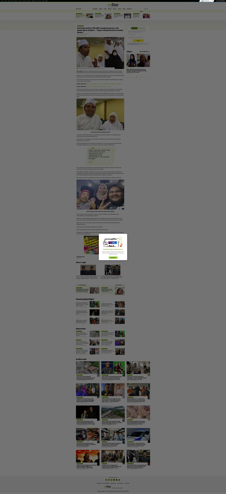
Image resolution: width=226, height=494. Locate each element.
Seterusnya (113, 257)
